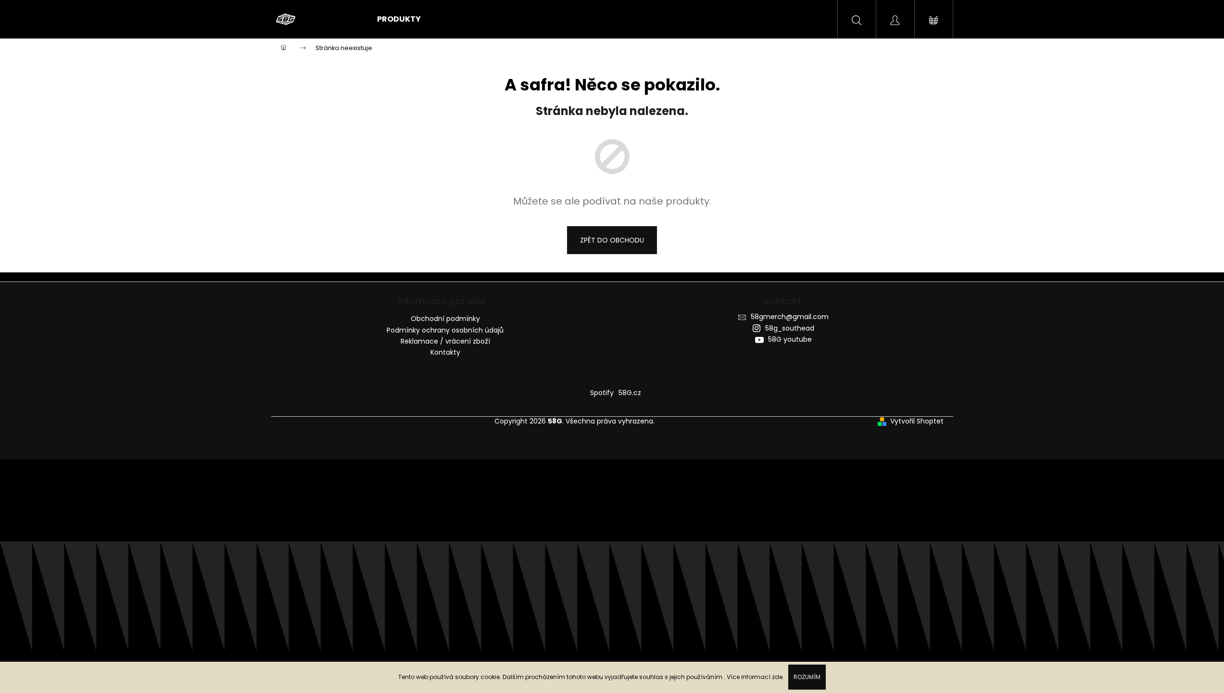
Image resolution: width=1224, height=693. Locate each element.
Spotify (602, 393)
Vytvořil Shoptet (917, 421)
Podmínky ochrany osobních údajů (445, 330)
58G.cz (629, 393)
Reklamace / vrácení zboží (445, 341)
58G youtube (790, 339)
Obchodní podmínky (445, 318)
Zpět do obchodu (612, 240)
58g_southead (789, 328)
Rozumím (807, 677)
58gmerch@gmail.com (790, 316)
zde (777, 677)
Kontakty (445, 352)
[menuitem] (398, 19)
